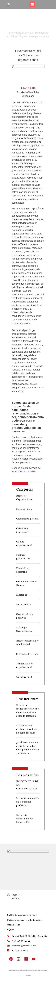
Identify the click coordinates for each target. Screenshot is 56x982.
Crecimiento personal (27, 518)
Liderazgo (21, 594)
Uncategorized (24, 677)
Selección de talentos (27, 654)
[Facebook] (11, 959)
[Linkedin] (26, 959)
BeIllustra (28, 975)
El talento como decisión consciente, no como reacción (27, 729)
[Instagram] (18, 959)
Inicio (11, 32)
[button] (32, 4)
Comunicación (24, 509)
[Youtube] (33, 959)
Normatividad (23, 604)
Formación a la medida (24, 471)
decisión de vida (24, 32)
